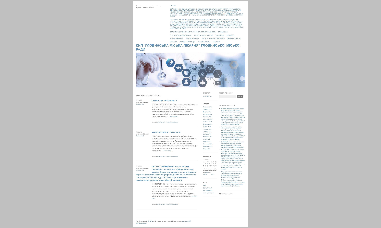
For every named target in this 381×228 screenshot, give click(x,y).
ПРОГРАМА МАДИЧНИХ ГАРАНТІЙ (180, 35)
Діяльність (230, 35)
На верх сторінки (141, 223)
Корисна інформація (187, 42)
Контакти (216, 42)
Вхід (204, 185)
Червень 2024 (207, 129)
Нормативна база (176, 38)
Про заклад (220, 35)
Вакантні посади (204, 42)
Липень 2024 (207, 126)
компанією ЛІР (186, 221)
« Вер (205, 174)
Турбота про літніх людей (164, 101)
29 (206, 172)
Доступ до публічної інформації (213, 38)
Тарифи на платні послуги (203, 35)
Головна (173, 6)
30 (208, 172)
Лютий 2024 (206, 139)
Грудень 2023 (207, 141)
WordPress (151, 221)
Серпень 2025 (207, 117)
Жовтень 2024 (207, 121)
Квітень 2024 (207, 134)
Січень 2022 (206, 149)
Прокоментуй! (140, 104)
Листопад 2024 (207, 119)
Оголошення (222, 32)
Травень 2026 (207, 109)
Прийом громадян (192, 38)
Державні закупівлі (234, 38)
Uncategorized (161, 122)
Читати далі (175, 116)
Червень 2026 (207, 107)
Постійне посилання (172, 122)
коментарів (207, 190)
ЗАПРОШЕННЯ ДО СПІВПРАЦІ (166, 132)
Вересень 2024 (207, 124)
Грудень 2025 (207, 112)
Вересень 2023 (207, 146)
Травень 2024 (207, 131)
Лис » (212, 174)
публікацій (207, 188)
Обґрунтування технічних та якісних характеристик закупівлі (192, 32)
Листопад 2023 (207, 144)
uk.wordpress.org (208, 193)
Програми (173, 42)
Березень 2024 (207, 136)
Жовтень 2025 (207, 114)
